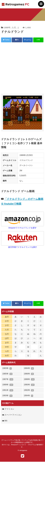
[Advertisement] (22, 68)
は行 (7, 338)
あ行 (7, 317)
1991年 (7, 390)
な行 (7, 334)
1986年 (28, 374)
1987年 (7, 379)
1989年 (7, 385)
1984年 (28, 368)
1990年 (29, 385)
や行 (7, 347)
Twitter (6, 40)
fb (17, 40)
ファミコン (9, 409)
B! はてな (27, 40)
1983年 (6, 368)
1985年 (7, 374)
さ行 (7, 325)
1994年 (28, 396)
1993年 (7, 396)
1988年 (7, 27)
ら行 (7, 351)
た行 (14, 27)
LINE (38, 40)
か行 (7, 321)
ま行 (7, 343)
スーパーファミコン (13, 415)
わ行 (7, 355)
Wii (5, 421)
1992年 (28, 390)
